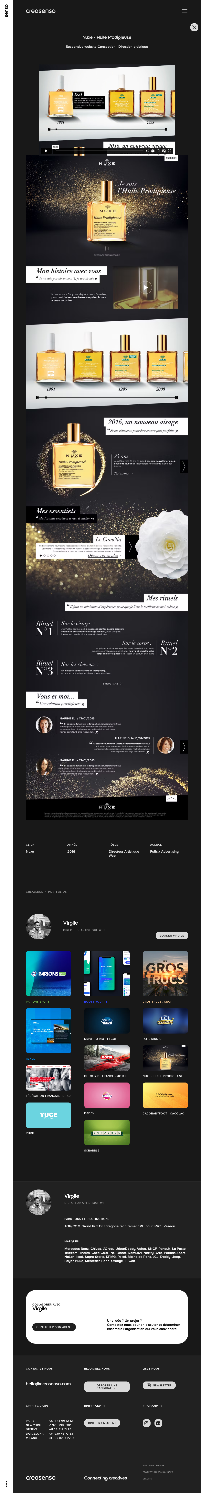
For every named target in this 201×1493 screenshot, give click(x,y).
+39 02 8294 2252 (60, 1438)
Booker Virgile (172, 935)
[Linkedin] (158, 1423)
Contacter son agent (54, 1327)
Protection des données (158, 1472)
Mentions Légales (153, 1465)
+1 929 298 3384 (60, 1425)
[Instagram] (147, 1423)
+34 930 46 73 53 (60, 1433)
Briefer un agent (102, 1423)
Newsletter (162, 1385)
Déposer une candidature (107, 1387)
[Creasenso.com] (41, 11)
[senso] (6, 10)
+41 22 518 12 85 (60, 1429)
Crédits (147, 1479)
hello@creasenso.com (48, 1384)
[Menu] (184, 11)
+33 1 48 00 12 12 (60, 1420)
